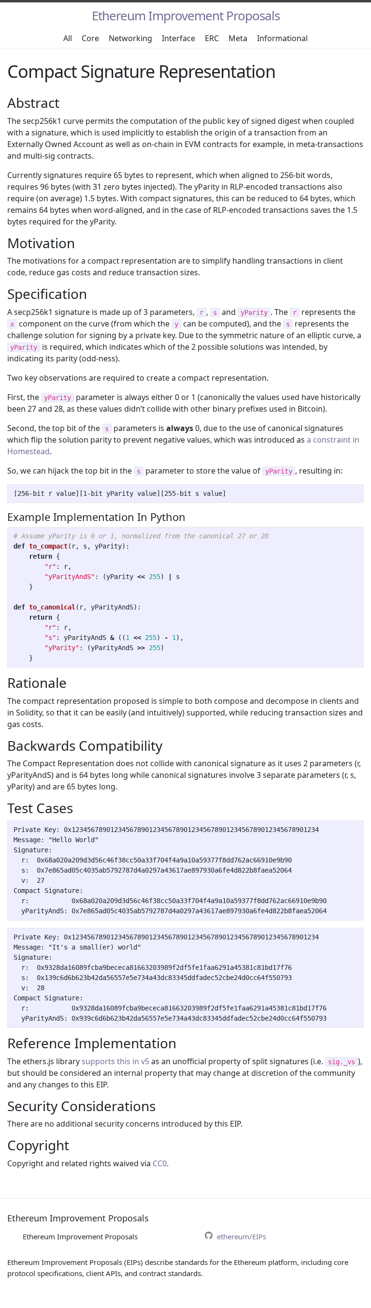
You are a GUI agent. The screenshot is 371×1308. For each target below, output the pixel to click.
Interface (178, 38)
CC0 (160, 1163)
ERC (212, 38)
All (67, 38)
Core (90, 38)
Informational (282, 38)
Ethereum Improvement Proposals (186, 15)
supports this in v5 (115, 1061)
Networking (130, 38)
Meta (237, 38)
